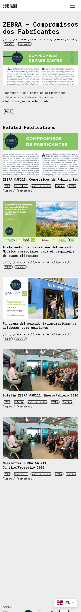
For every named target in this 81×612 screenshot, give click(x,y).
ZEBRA (72, 39)
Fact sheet (21, 39)
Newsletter (21, 474)
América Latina (41, 39)
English (67, 402)
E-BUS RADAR (10, 6)
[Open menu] (72, 6)
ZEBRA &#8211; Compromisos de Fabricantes (40, 179)
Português (24, 44)
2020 (7, 39)
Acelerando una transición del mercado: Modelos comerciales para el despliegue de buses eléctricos (38, 251)
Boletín (19, 402)
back (8, 111)
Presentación (22, 262)
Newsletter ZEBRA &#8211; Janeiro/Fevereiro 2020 (25, 465)
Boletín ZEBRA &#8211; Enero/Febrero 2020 (40, 395)
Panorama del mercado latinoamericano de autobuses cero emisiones (39, 325)
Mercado (59, 39)
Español (9, 44)
